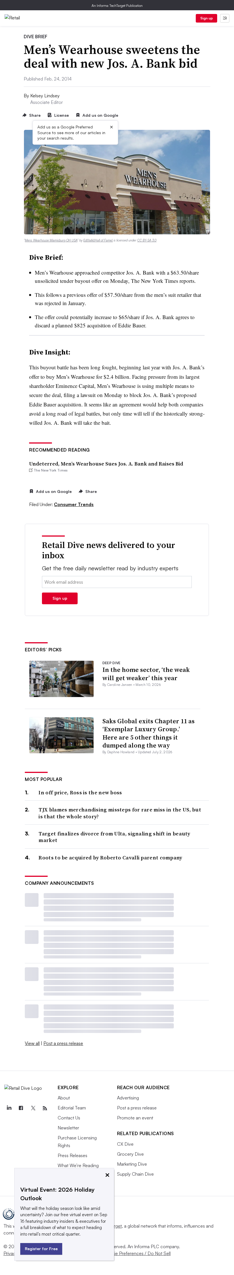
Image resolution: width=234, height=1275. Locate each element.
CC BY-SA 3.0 (146, 240)
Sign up (206, 18)
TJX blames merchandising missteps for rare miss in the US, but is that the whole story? (120, 813)
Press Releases (72, 1155)
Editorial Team (72, 1108)
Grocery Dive (130, 1154)
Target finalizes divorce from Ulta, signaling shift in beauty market (114, 837)
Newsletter (68, 1128)
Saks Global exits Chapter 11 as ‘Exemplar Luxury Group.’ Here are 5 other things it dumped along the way (148, 733)
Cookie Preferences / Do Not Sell (137, 1253)
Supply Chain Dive (135, 1174)
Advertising (128, 1098)
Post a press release (63, 1043)
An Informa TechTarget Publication (117, 5)
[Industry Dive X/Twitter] (33, 1108)
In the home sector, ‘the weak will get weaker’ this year (146, 673)
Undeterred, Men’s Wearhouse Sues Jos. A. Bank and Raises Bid (106, 463)
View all (32, 1043)
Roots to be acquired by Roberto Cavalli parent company (110, 857)
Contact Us (69, 1118)
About (64, 1098)
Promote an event (135, 1118)
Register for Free (41, 1248)
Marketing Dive (132, 1164)
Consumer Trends (74, 504)
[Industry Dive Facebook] (21, 1108)
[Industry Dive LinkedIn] (9, 1108)
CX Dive (125, 1144)
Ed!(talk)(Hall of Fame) (98, 240)
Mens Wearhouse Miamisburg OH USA (51, 240)
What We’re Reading (78, 1165)
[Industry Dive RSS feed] (45, 1108)
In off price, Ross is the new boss (80, 792)
